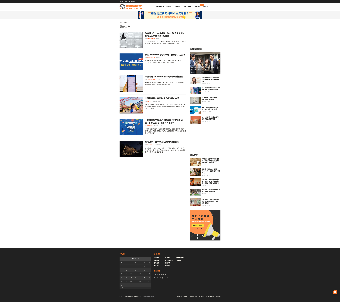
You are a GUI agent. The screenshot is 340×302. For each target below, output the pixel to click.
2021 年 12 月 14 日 (207, 91)
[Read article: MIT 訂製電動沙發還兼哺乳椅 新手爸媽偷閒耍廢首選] (195, 120)
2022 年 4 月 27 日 (207, 121)
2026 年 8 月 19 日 (207, 165)
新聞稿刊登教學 (210, 296)
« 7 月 (121, 288)
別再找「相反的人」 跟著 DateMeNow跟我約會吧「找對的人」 (211, 171)
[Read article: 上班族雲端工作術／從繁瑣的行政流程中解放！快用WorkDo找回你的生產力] (131, 127)
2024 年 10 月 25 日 (161, 38)
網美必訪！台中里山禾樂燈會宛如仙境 (162, 142)
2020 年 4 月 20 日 (159, 125)
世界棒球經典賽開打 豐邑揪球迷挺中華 (162, 98)
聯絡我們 (205, 6)
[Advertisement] (205, 32)
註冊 (126, 1)
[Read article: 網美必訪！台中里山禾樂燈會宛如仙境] (131, 149)
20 (135, 277)
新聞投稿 (197, 6)
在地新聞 (156, 263)
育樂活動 (178, 260)
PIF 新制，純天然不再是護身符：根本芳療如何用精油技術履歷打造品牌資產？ (210, 160)
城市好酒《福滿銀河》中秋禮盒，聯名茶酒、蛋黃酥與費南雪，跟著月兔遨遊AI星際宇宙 (210, 181)
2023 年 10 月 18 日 (207, 83)
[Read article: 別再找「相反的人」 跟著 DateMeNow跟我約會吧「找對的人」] (195, 172)
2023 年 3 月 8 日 (156, 101)
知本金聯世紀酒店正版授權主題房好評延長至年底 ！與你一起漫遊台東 (211, 201)
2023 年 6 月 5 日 (161, 57)
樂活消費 (167, 263)
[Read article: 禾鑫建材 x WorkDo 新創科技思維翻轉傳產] (131, 83)
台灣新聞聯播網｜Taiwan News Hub (132, 296)
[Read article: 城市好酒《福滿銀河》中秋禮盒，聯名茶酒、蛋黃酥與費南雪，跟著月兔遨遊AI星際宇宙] (195, 182)
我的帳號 (133, 1)
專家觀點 (156, 265)
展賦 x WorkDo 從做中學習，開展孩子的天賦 (165, 55)
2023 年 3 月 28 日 (161, 79)
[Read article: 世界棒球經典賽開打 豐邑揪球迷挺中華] (131, 105)
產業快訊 (168, 6)
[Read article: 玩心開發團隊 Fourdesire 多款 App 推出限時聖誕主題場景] (195, 90)
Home (121, 22)
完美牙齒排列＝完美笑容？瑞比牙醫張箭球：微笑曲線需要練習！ (210, 79)
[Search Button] (219, 7)
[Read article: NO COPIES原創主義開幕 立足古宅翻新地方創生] (195, 100)
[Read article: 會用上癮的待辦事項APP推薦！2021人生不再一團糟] (195, 110)
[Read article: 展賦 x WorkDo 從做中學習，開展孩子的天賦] (131, 61)
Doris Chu (150, 125)
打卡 (128, 22)
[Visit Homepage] (131, 6)
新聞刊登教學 (187, 6)
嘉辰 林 (149, 101)
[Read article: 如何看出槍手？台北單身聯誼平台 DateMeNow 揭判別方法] (205, 63)
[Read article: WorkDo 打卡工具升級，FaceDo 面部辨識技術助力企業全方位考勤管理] (131, 40)
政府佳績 (167, 257)
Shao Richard (151, 38)
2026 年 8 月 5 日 (206, 175)
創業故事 (156, 260)
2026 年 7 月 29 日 (207, 205)
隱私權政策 (201, 296)
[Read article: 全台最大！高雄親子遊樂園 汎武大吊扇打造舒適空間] (195, 192)
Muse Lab (149, 144)
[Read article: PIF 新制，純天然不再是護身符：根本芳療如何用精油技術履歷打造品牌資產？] (195, 162)
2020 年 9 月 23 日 (207, 111)
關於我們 (122, 1)
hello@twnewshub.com (165, 278)
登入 (129, 1)
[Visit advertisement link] (170, 15)
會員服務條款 (193, 296)
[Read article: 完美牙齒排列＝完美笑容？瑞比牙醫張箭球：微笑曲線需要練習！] (195, 80)
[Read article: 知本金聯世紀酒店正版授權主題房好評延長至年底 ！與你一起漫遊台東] (195, 202)
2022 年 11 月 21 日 (207, 101)
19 (131, 277)
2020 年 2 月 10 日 (158, 144)
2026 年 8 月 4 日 (206, 185)
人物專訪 (177, 6)
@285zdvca (162, 274)
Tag (125, 22)
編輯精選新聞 (160, 6)
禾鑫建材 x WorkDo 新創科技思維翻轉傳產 (164, 76)
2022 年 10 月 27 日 (196, 72)
